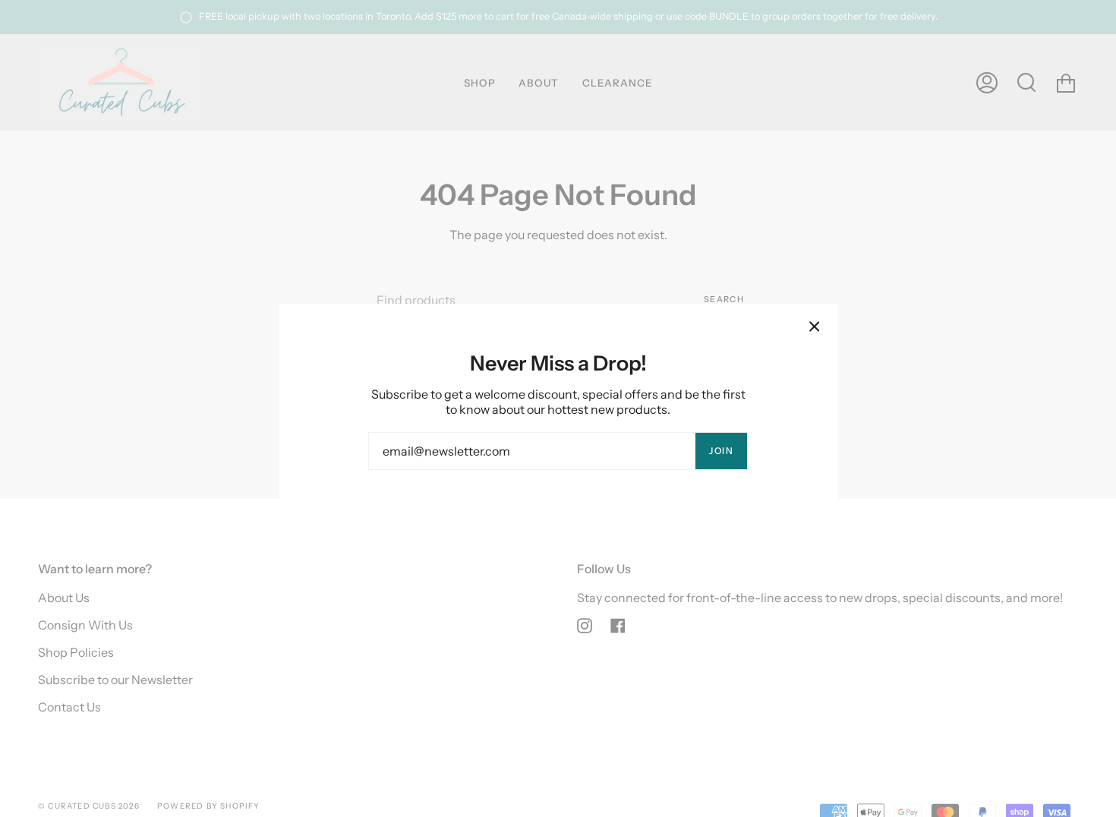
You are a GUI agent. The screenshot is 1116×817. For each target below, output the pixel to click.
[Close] (814, 326)
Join (721, 450)
